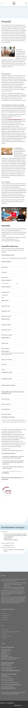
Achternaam (5, 277)
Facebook (4, 633)
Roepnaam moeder (6, 329)
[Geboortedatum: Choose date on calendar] (17, 283)
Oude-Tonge (5, 619)
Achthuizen (4, 613)
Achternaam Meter (6, 414)
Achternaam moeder (7, 335)
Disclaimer (4, 637)
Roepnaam (4, 272)
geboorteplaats (5, 292)
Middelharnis (5, 617)
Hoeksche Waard (6, 615)
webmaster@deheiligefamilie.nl (8, 688)
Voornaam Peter (6, 399)
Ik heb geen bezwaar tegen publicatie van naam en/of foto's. (13, 467)
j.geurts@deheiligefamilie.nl (14, 119)
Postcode (4, 364)
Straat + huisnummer (7, 359)
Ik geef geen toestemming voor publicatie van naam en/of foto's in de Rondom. (13, 457)
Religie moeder (5, 348)
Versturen (6, 491)
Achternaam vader (6, 316)
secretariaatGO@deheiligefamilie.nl (12, 684)
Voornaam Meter (6, 409)
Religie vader (5, 343)
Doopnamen (4, 267)
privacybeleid (5, 472)
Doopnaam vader (6, 306)
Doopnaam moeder (6, 324)
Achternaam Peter (6, 404)
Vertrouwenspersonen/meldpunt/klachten (11, 631)
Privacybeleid (5, 629)
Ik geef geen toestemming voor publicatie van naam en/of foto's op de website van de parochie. (13, 462)
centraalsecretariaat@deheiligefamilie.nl (10, 657)
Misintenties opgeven (7, 635)
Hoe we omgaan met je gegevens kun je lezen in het (12, 472)
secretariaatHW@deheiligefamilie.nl (12, 670)
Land (3, 297)
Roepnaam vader (6, 311)
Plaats (3, 369)
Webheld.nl (25, 705)
